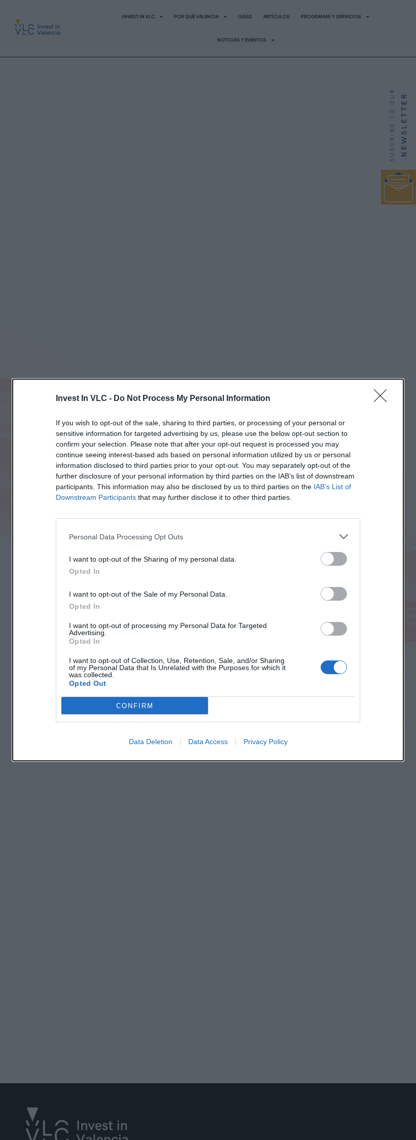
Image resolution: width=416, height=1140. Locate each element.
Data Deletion (150, 742)
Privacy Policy (266, 742)
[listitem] (208, 536)
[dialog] (208, 570)
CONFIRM (135, 706)
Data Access (208, 742)
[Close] (383, 399)
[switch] (334, 559)
